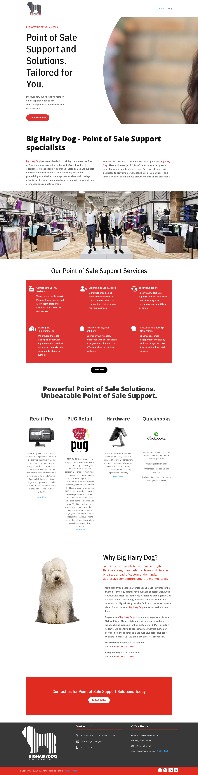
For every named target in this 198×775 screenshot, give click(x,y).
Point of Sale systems (47, 300)
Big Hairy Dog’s (128, 617)
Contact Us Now (99, 700)
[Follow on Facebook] (160, 770)
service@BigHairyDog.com (92, 741)
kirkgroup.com (71, 770)
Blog (170, 9)
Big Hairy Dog (33, 161)
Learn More (99, 370)
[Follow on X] (165, 770)
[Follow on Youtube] (171, 770)
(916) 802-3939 (125, 656)
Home (161, 9)
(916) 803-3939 (125, 646)
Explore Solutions (37, 117)
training (42, 339)
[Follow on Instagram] (176, 770)
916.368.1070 (162, 751)
